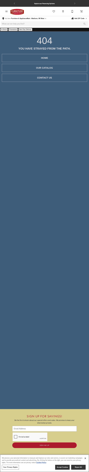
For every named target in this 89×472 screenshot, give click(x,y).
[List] (54, 11)
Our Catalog (44, 68)
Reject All (78, 467)
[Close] (85, 458)
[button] (6, 11)
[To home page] (17, 12)
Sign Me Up (44, 445)
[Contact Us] (72, 11)
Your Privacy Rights (10, 467)
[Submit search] (84, 24)
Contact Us (44, 77)
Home (44, 58)
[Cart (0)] (81, 11)
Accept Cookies (62, 467)
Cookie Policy (41, 462)
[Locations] (63, 11)
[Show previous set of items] (14, 3)
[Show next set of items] (75, 3)
